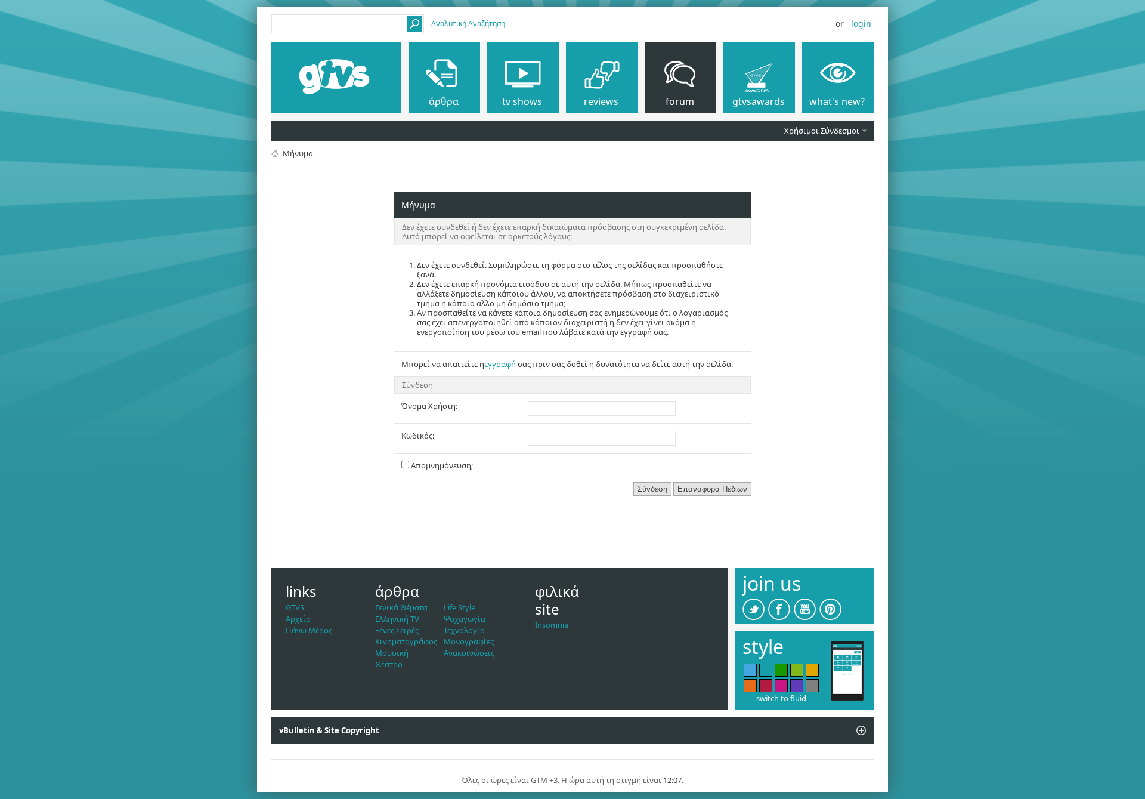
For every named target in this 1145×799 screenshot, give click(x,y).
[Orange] (750, 685)
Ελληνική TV (397, 618)
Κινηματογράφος (406, 641)
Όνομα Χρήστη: (429, 406)
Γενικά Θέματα (401, 607)
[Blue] (750, 670)
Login (861, 23)
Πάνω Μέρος (309, 630)
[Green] (781, 670)
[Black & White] (812, 685)
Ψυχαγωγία (464, 618)
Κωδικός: (417, 435)
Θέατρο (389, 664)
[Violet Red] (781, 685)
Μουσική (392, 652)
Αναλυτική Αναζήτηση (468, 23)
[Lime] (796, 670)
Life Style (459, 607)
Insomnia (551, 624)
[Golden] (812, 670)
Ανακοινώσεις (469, 652)
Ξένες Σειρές (397, 630)
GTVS (295, 607)
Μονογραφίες (469, 641)
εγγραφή (500, 364)
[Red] (765, 685)
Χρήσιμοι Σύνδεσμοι (821, 130)
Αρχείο (298, 618)
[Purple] (796, 685)
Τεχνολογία (464, 630)
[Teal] (765, 670)
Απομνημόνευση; (441, 465)
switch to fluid (781, 698)
